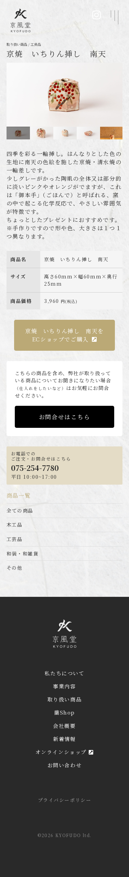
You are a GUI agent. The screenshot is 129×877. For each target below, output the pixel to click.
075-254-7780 (35, 468)
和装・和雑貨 (23, 553)
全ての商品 (20, 510)
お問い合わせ (64, 765)
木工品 (15, 524)
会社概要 (64, 725)
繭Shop (64, 712)
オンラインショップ (62, 752)
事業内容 (64, 686)
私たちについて (64, 673)
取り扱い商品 (64, 699)
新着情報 (64, 738)
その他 (15, 567)
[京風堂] (20, 20)
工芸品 (15, 539)
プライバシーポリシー (65, 799)
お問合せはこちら (64, 417)
